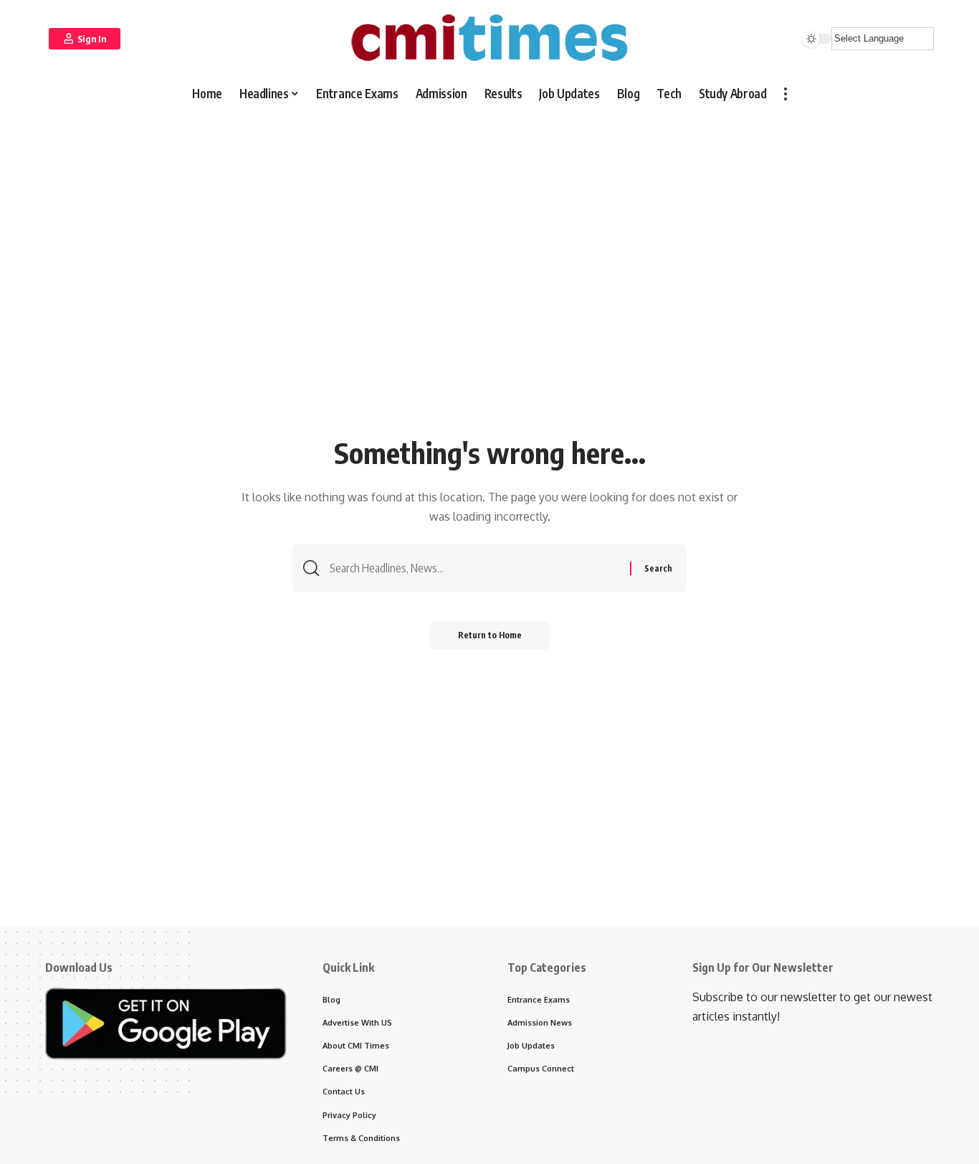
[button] (84, 38)
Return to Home (490, 635)
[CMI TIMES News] (489, 38)
